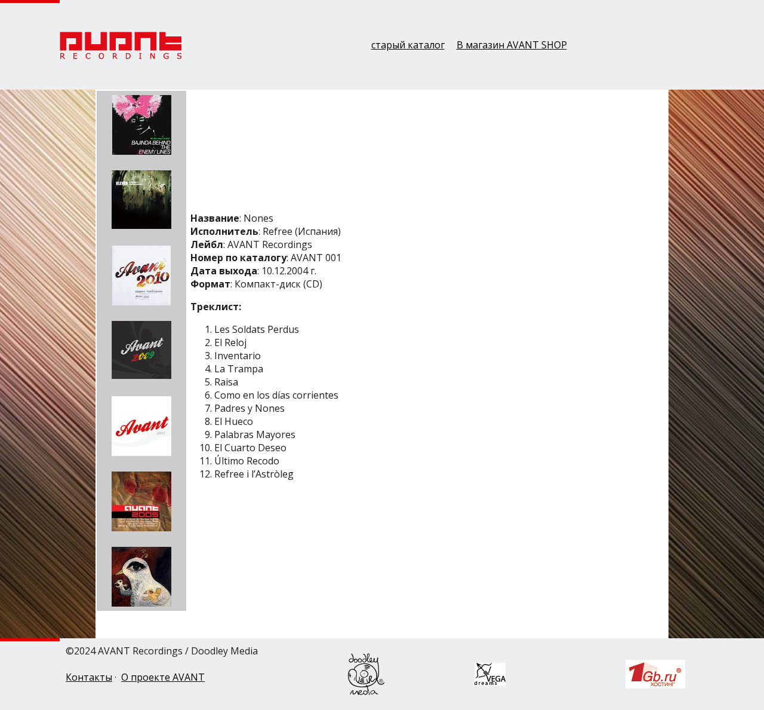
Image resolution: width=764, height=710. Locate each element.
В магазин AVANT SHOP (512, 44)
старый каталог (408, 44)
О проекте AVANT (163, 677)
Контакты (89, 677)
